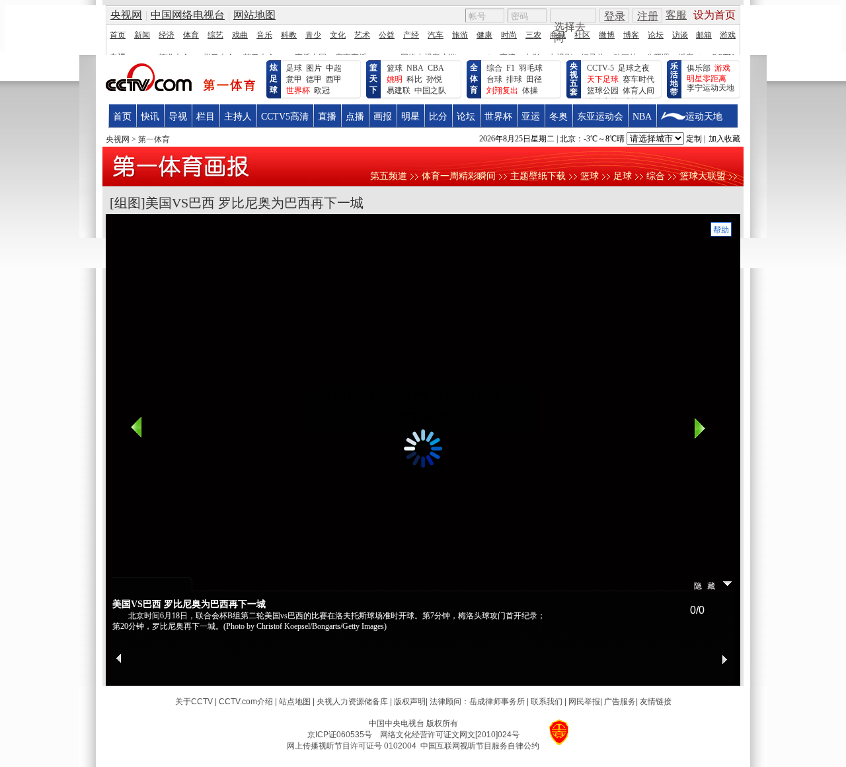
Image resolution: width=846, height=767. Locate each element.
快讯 (150, 117)
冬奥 (558, 117)
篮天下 (373, 78)
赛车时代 (638, 79)
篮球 (395, 68)
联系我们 (546, 701)
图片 (314, 68)
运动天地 (703, 117)
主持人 (238, 117)
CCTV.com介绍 (246, 701)
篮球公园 (603, 90)
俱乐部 (699, 68)
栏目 (205, 117)
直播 (327, 117)
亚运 (530, 117)
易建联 (398, 90)
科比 (414, 79)
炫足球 (274, 78)
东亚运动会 (600, 117)
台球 (494, 79)
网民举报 (584, 701)
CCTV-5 (600, 68)
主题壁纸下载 (538, 176)
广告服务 (620, 701)
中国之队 (430, 90)
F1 (510, 68)
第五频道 (388, 176)
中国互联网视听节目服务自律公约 (479, 745)
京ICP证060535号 (339, 734)
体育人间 (638, 90)
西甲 (334, 79)
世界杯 (498, 117)
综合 (494, 68)
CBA (436, 68)
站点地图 (295, 701)
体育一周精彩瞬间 (459, 176)
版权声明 (410, 701)
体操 (530, 90)
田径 (534, 79)
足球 (294, 68)
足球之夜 (634, 68)
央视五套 (574, 78)
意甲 (294, 79)
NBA (415, 68)
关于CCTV (194, 701)
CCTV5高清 (285, 117)
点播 (355, 117)
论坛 (466, 117)
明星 (410, 117)
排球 (514, 79)
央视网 (118, 139)
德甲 (314, 79)
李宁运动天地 (710, 87)
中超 (334, 68)
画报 (382, 117)
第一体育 (154, 139)
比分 (438, 117)
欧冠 (322, 90)
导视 (178, 117)
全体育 (474, 78)
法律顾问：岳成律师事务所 (477, 701)
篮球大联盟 (702, 176)
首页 (122, 117)
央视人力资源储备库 (352, 701)
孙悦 (434, 79)
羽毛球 (531, 68)
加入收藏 (724, 138)
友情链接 (656, 701)
